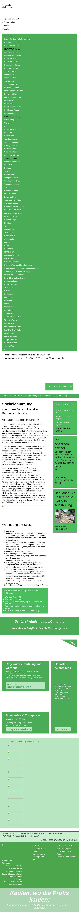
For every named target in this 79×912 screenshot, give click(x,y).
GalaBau (7, 242)
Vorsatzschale (9, 81)
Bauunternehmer (10, 281)
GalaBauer (8, 297)
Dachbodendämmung (12, 107)
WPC (6, 187)
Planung (7, 168)
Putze (6, 245)
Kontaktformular (10, 343)
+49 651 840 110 (39, 849)
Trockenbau (8, 233)
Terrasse (7, 171)
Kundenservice (12, 330)
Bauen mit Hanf (10, 59)
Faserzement (9, 136)
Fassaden (60, 854)
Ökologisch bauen (64, 849)
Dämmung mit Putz (11, 155)
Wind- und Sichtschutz (13, 200)
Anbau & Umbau (10, 71)
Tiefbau (7, 226)
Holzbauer (8, 300)
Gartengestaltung (11, 191)
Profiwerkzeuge (10, 220)
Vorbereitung (9, 120)
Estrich (7, 291)
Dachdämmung (10, 113)
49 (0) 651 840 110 (10, 19)
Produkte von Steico (12, 65)
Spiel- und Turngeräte (12, 42)
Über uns (9, 252)
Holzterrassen (9, 174)
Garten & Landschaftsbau (12, 874)
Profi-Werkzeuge (15, 884)
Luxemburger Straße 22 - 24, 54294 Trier (27, 355)
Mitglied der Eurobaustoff (14, 275)
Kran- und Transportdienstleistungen (18, 265)
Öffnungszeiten (8, 22)
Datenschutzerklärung (31, 833)
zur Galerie (61, 729)
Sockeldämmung (12, 610)
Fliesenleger (9, 307)
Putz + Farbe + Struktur (13, 129)
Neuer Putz (8, 133)
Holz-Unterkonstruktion (13, 88)
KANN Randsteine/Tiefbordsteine (17, 39)
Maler (6, 304)
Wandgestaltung (10, 139)
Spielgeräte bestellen (18, 729)
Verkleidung (8, 123)
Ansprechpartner (10, 340)
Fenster (19, 882)
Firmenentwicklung (11, 255)
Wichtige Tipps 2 (10, 149)
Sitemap (35, 836)
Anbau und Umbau (64, 851)
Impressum (8, 833)
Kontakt (5, 29)
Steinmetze (8, 313)
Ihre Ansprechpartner (12, 259)
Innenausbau (9, 75)
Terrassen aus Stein (12, 181)
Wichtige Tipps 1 (10, 146)
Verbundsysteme (10, 152)
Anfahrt (5, 26)
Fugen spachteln (10, 94)
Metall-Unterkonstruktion (13, 91)
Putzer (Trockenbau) (12, 284)
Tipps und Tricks (10, 320)
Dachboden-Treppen (12, 110)
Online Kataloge (10, 336)
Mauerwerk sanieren (12, 162)
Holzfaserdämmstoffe (12, 55)
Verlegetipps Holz (11, 178)
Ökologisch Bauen (11, 52)
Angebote (9, 36)
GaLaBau (8, 165)
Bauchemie (8, 249)
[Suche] (75, 7)
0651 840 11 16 (65, 480)
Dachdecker (9, 294)
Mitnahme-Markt (10, 217)
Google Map (9, 346)
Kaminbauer (9, 310)
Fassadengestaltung (12, 116)
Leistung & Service (11, 262)
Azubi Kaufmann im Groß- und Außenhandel (21, 268)
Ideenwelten (9, 323)
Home (4, 396)
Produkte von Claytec (12, 68)
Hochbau (7, 223)
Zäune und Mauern (11, 197)
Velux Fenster (9, 236)
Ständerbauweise (11, 84)
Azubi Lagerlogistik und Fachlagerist (18, 271)
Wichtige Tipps (11, 597)
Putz (6, 126)
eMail (35, 851)
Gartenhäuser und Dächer (14, 207)
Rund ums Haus (12, 49)
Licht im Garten (10, 194)
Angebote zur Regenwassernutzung (18, 685)
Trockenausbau (10, 78)
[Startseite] (9, 9)
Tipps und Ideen (12, 317)
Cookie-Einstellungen (14, 836)
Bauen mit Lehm (10, 62)
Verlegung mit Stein (11, 184)
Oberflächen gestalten (12, 97)
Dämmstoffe (9, 239)
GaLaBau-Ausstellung (12, 326)
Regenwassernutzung (12, 45)
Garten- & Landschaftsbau (67, 857)
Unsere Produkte (13, 213)
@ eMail (59, 483)
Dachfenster (9, 104)
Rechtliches (55, 833)
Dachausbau (9, 100)
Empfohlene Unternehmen (14, 278)
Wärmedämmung (11, 142)
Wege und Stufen (11, 203)
